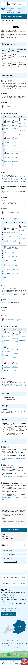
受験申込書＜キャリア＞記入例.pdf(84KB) (22, 235)
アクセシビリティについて (20, 644)
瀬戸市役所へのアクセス (8, 595)
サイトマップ (19, 640)
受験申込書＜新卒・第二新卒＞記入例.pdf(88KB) (22, 127)
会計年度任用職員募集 (10, 554)
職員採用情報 (8, 10)
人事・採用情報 (19, 8)
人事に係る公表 (8, 558)
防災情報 (23, 577)
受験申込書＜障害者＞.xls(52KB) (15, 338)
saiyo (22, 181)
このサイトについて (9, 640)
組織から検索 (14, 577)
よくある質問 (5, 577)
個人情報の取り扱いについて (7, 644)
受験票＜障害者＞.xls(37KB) (15, 367)
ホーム (7, 8)
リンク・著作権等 (14, 648)
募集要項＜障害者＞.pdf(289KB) (13, 320)
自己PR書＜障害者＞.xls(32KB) (15, 353)
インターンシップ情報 (10, 562)
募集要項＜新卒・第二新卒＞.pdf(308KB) (16, 106)
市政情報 (12, 8)
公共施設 (14, 583)
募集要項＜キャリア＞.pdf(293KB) (14, 212)
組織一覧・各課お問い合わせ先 (10, 608)
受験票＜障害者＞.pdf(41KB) (7, 367)
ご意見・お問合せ (10, 614)
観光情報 (23, 583)
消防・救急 (5, 583)
